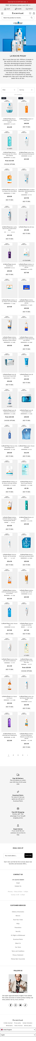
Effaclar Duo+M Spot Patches (26, 482)
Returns (18, 915)
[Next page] (27, 755)
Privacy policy (17, 1023)
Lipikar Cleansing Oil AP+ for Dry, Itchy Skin (26, 660)
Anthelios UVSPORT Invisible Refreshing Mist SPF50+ (26, 339)
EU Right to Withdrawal (18, 935)
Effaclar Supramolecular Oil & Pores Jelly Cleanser (9, 154)
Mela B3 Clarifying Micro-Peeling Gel (9, 734)
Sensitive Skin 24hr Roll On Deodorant (9, 659)
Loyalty (19, 8)
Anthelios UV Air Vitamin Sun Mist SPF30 (9, 190)
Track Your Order (18, 919)
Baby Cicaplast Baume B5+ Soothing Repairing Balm (27, 191)
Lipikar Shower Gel (9, 624)
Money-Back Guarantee (18, 959)
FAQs (17, 923)
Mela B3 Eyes (26, 227)
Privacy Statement (18, 955)
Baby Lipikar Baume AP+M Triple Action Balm (9, 228)
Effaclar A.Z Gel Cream (26, 518)
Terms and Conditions (18, 951)
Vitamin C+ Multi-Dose (26, 119)
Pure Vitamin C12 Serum (9, 697)
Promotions (18, 927)
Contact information (27, 1023)
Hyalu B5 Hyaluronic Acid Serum (9, 411)
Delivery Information (18, 911)
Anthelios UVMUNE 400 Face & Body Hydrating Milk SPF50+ (10, 519)
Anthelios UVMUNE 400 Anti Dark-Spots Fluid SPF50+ (9, 592)
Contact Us (18, 886)
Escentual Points (18, 939)
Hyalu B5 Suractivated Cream (26, 411)
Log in (8, 8)
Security (18, 931)
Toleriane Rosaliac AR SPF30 (26, 624)
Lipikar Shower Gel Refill (26, 446)
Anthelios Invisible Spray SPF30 (26, 591)
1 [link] (8, 755)
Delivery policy (28, 1025)
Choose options (9, 164)
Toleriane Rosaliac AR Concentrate (9, 555)
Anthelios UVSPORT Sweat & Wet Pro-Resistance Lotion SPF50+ (9, 339)
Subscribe (28, 855)
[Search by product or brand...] (32, 18)
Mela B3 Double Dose (9, 265)
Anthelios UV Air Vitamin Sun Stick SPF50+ (9, 300)
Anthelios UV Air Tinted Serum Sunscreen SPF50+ (26, 266)
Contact (30, 8)
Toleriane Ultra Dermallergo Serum (9, 446)
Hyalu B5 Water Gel (26, 375)
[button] (2, 13)
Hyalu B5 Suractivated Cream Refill (9, 375)
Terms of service (19, 1025)
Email (18, 883)
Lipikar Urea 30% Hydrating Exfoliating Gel (26, 153)
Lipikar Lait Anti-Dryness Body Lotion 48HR (26, 698)
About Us (18, 943)
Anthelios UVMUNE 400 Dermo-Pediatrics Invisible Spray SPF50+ (26, 736)
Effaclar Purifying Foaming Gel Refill (26, 555)
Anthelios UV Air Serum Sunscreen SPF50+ (9, 482)
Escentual (10, 1022)
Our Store (18, 947)
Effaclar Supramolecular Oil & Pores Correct (9, 120)
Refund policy (9, 1025)
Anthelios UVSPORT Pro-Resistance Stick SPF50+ (27, 301)
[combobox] (18, 18)
